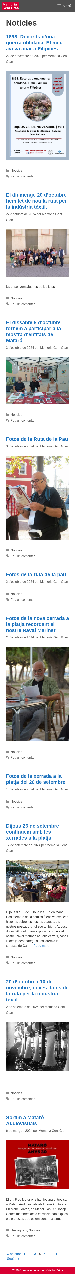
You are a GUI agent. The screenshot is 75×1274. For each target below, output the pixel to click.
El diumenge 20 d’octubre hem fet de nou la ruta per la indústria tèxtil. (36, 201)
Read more (41, 945)
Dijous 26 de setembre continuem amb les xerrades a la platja (32, 832)
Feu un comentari (23, 176)
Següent (15, 1258)
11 (56, 1254)
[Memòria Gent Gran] (10, 6)
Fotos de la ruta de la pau (36, 574)
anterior (13, 1254)
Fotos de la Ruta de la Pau (37, 439)
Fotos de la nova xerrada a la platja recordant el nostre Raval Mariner (37, 624)
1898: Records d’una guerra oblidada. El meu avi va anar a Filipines (34, 42)
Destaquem (19, 1230)
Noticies (16, 170)
